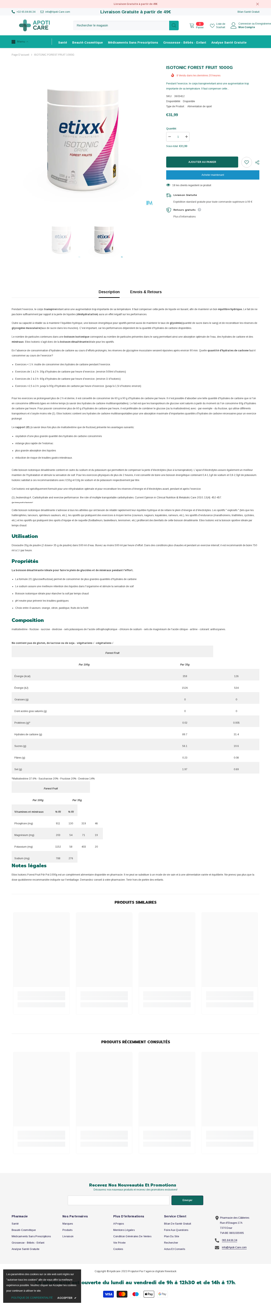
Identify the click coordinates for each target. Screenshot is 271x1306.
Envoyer (187, 1200)
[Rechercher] (126, 25)
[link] (41, 998)
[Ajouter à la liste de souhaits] (246, 162)
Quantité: (171, 128)
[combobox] (121, 25)
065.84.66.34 (229, 1240)
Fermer (257, 4)
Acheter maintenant (213, 174)
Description (109, 292)
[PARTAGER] (255, 162)
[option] (83, 135)
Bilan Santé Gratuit (248, 11)
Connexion (244, 23)
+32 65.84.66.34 (26, 11)
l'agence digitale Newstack (160, 1271)
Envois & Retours (146, 292)
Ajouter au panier (202, 162)
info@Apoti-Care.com (57, 11)
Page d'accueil (20, 54)
